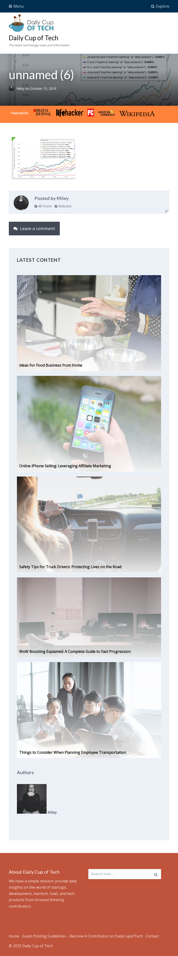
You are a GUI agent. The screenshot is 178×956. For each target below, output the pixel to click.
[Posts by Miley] (21, 203)
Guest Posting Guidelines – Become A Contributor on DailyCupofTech (82, 936)
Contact (152, 936)
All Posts (44, 206)
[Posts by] (12, 89)
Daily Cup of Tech (33, 38)
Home (14, 936)
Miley (20, 89)
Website (64, 206)
